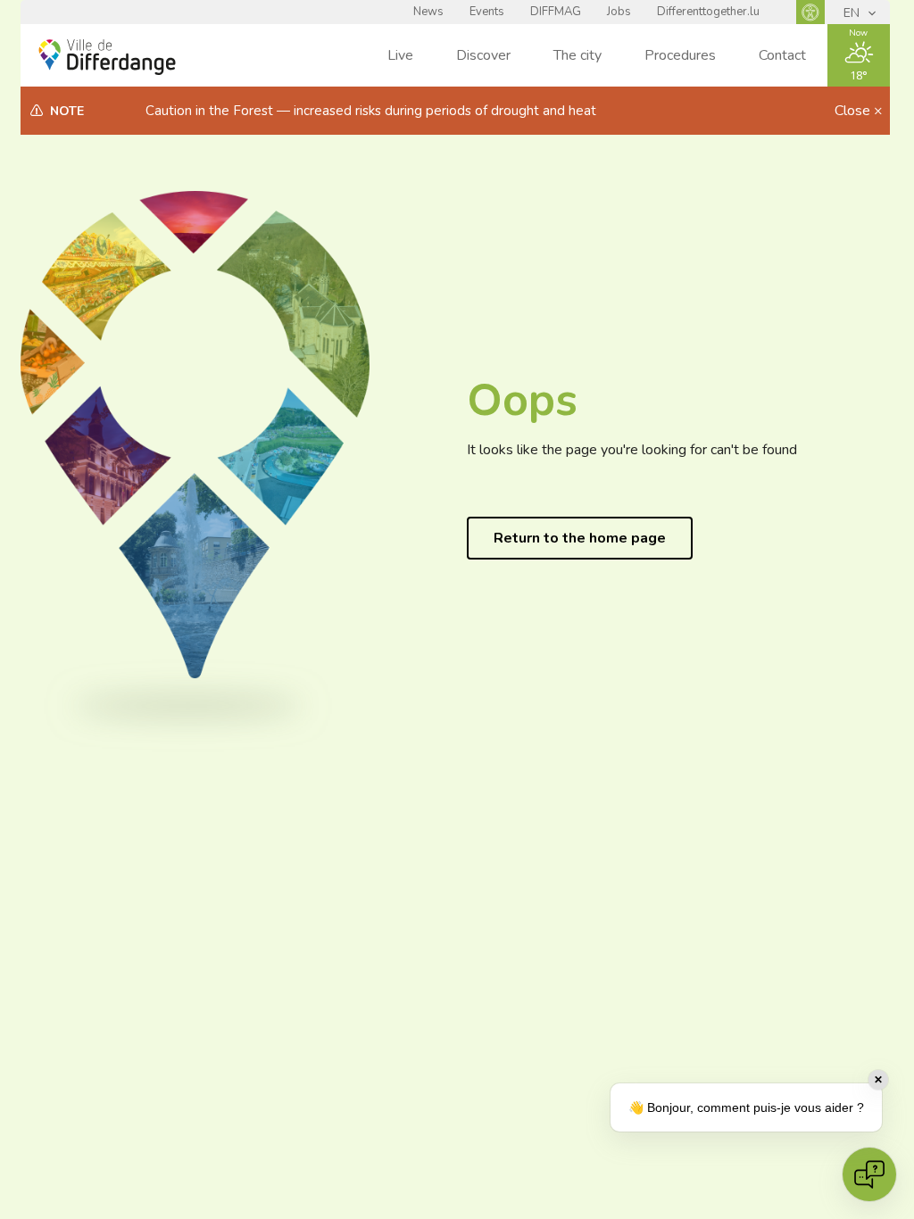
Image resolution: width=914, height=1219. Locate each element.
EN (853, 12)
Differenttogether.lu (708, 12)
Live (400, 55)
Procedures (680, 55)
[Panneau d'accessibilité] (810, 12)
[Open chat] (869, 1174)
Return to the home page (580, 538)
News (428, 12)
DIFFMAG (555, 12)
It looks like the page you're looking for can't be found (632, 450)
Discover (483, 55)
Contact (782, 55)
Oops (522, 400)
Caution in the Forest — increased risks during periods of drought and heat (370, 111)
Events (486, 12)
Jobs (619, 12)
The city (577, 55)
